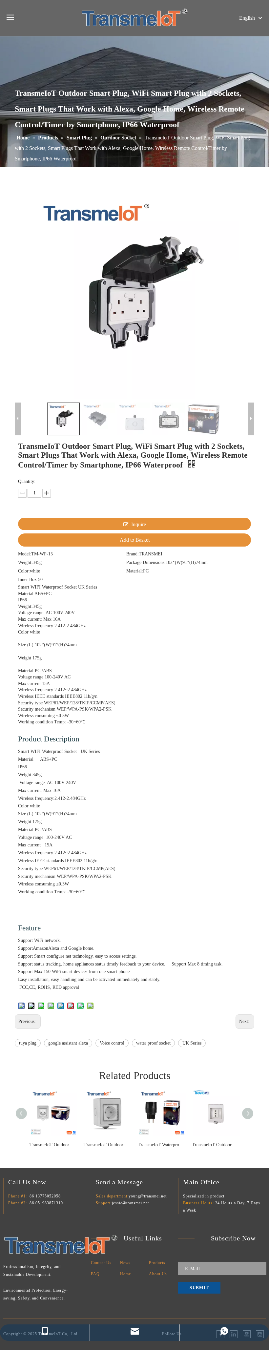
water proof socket (153, 1043)
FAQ (95, 1274)
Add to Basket (135, 540)
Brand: (132, 553)
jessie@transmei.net (130, 1203)
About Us (158, 1274)
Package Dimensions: (146, 562)
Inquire (138, 524)
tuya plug (27, 1043)
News (125, 1262)
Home (125, 1274)
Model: (24, 553)
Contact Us (101, 1262)
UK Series (191, 1043)
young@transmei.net (148, 1196)
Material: (134, 571)
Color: (24, 571)
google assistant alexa (68, 1043)
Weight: (25, 562)
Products (157, 1262)
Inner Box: (28, 579)
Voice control (112, 1043)
